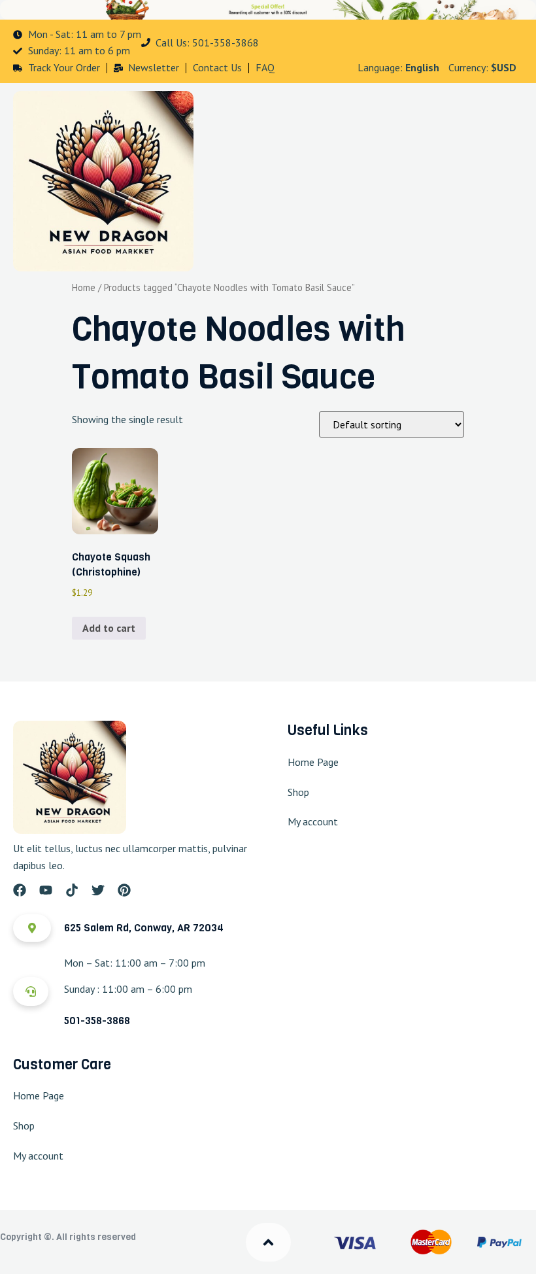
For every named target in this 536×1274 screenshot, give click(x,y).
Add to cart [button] (108, 627)
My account (313, 821)
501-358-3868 (97, 1020)
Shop (298, 792)
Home (83, 287)
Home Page (313, 761)
